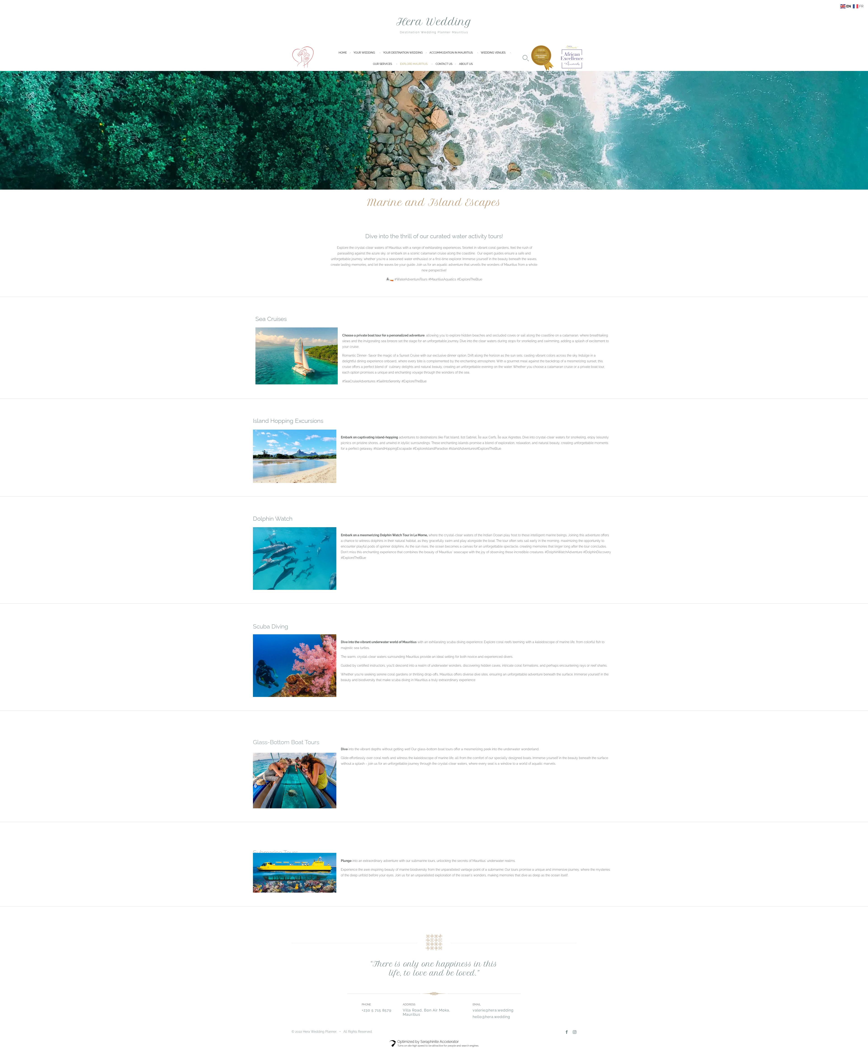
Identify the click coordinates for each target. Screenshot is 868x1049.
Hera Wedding (434, 22)
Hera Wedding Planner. (320, 1031)
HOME (343, 52)
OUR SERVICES (382, 64)
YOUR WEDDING (364, 52)
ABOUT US (466, 64)
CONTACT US (444, 64)
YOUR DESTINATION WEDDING (403, 52)
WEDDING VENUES (493, 52)
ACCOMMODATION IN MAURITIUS (451, 52)
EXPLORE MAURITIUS (413, 64)
